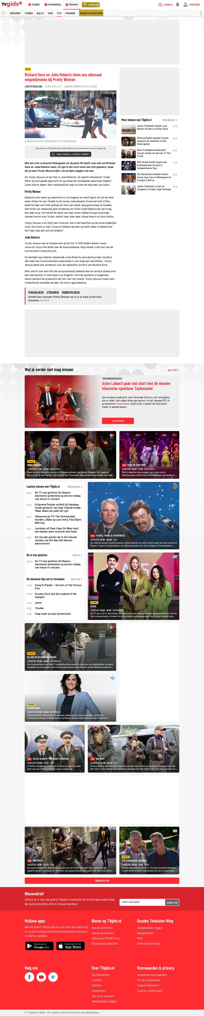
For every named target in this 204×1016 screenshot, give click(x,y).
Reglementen (145, 933)
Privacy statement (148, 980)
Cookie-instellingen (150, 991)
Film (59, 13)
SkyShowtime (100, 975)
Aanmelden (172, 902)
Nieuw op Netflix (102, 928)
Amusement (15, 13)
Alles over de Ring (148, 944)
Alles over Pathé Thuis (106, 938)
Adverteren (99, 991)
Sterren (29, 13)
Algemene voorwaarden (152, 975)
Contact (97, 980)
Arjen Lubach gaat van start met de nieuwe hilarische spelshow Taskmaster (136, 386)
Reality (40, 13)
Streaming (70, 13)
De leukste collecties (105, 944)
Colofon (97, 986)
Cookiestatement (148, 986)
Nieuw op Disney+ (103, 933)
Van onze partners (103, 996)
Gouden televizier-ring (91, 13)
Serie (50, 13)
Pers (140, 938)
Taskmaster (123, 404)
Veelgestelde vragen (149, 928)
